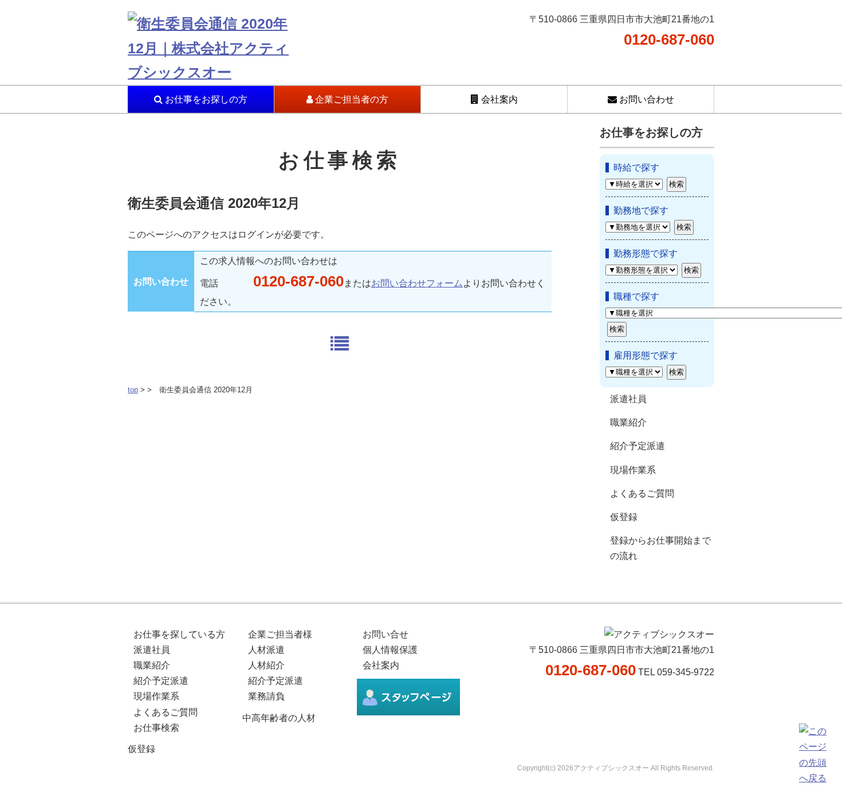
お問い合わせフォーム (417, 283)
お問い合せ (385, 634)
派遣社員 (628, 399)
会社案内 (498, 99)
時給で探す (636, 167)
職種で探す (636, 296)
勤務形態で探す (645, 253)
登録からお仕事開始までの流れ (660, 548)
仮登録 (624, 517)
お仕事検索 (156, 728)
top (133, 389)
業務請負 (266, 696)
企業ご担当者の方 (350, 99)
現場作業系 (633, 470)
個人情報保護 (390, 650)
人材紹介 (266, 665)
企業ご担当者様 (280, 634)
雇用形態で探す (645, 355)
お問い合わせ (645, 99)
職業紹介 (628, 422)
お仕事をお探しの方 (205, 99)
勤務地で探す (640, 210)
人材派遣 (266, 650)
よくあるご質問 (642, 493)
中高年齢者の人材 (279, 718)
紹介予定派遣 (637, 446)
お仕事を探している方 (179, 634)
